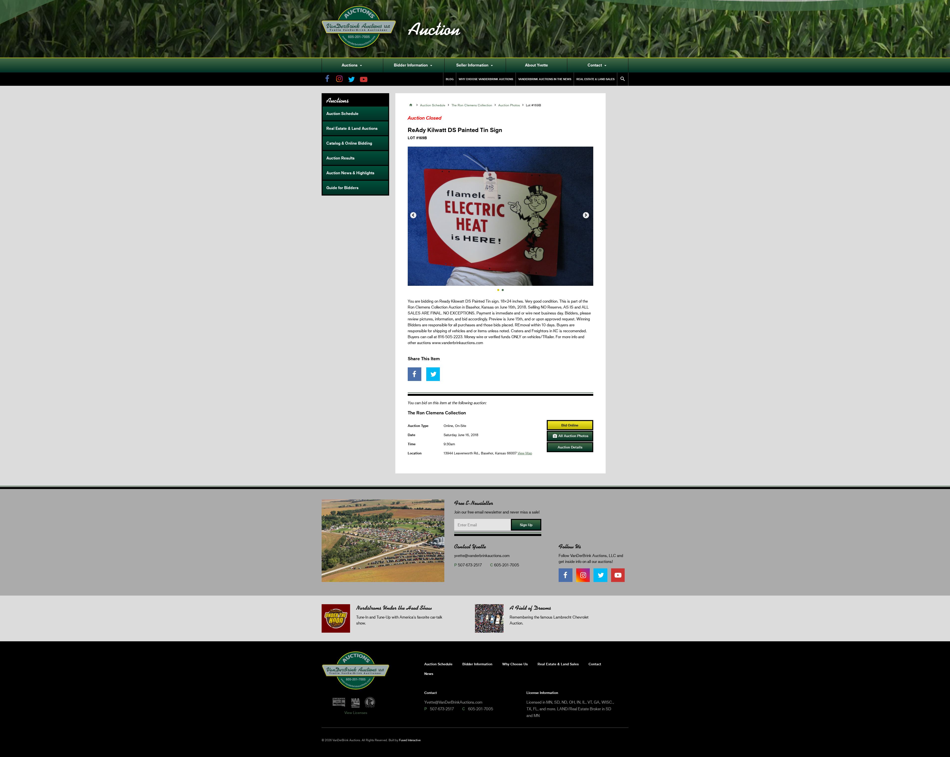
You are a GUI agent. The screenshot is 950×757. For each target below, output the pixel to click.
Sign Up (526, 525)
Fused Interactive (410, 740)
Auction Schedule (342, 113)
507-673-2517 (470, 564)
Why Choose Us (515, 664)
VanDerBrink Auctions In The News (544, 79)
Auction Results (340, 158)
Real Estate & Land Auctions (352, 128)
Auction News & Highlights (350, 172)
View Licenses (355, 712)
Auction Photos (509, 105)
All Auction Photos (570, 436)
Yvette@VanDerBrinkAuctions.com (453, 702)
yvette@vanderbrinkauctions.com (482, 555)
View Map (525, 453)
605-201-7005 (506, 564)
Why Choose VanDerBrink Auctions (486, 79)
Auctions (352, 65)
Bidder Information (414, 65)
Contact (598, 65)
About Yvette (536, 65)
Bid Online (569, 425)
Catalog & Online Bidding (349, 143)
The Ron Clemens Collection (471, 105)
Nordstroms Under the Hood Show (394, 607)
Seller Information (475, 65)
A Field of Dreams (530, 607)
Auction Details (570, 447)
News (428, 673)
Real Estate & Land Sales (595, 79)
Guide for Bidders (342, 187)
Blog (449, 79)
